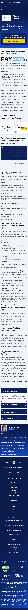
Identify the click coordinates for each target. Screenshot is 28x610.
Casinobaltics (3, 6)
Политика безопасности (14, 518)
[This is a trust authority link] (22, 567)
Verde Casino (14, 487)
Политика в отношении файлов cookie (14, 525)
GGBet (14, 490)
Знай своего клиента (14, 552)
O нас (14, 537)
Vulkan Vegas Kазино (14, 495)
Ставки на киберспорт (14, 504)
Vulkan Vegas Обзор (16, 131)
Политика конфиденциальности (14, 520)
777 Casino (14, 482)
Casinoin (14, 493)
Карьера (14, 542)
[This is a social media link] (10, 473)
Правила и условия (14, 523)
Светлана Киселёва (13, 427)
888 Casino (14, 485)
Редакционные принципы (14, 544)
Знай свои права (14, 547)
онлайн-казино (16, 66)
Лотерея (14, 506)
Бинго (14, 509)
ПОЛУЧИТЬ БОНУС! (13, 41)
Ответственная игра (14, 534)
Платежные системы (11, 6)
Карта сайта (14, 550)
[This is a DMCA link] (5, 567)
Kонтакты (14, 539)
